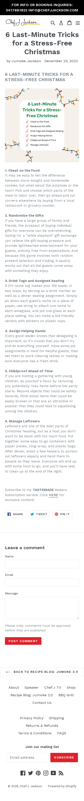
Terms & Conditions (35, 733)
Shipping (56, 718)
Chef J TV (52, 687)
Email (9, 575)
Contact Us (42, 702)
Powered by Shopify (62, 786)
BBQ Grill (66, 695)
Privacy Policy (31, 718)
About (14, 687)
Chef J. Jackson (31, 786)
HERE (53, 495)
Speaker (32, 687)
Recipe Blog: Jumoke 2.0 (32, 695)
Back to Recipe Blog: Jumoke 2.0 (45, 672)
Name (9, 556)
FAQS (61, 733)
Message (11, 593)
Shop (71, 687)
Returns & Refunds (42, 725)
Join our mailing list (42, 747)
